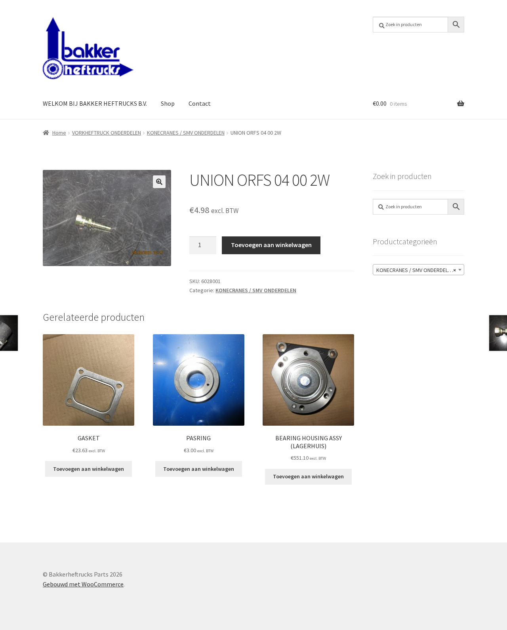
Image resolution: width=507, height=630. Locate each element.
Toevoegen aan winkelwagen (271, 245)
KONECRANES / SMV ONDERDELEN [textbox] (416, 270)
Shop (168, 103)
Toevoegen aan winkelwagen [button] (88, 468)
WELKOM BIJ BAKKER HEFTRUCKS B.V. (95, 103)
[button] (159, 181)
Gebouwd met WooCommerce (83, 584)
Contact (200, 103)
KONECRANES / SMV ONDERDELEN (186, 132)
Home (59, 132)
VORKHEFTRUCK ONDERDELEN (106, 132)
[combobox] (418, 269)
